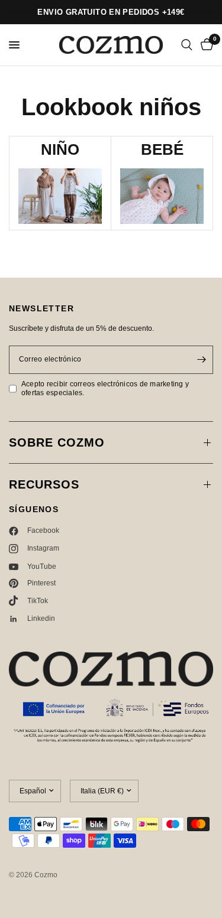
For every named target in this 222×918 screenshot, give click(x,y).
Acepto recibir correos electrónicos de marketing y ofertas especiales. (105, 388)
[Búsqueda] (187, 45)
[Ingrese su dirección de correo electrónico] (201, 360)
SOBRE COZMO (57, 442)
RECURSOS (44, 484)
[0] (205, 45)
